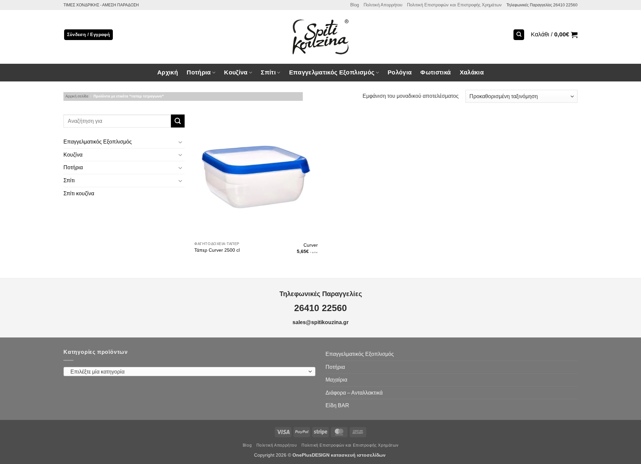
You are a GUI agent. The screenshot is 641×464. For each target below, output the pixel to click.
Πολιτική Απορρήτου (383, 4)
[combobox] (189, 371)
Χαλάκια (472, 72)
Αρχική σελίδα (76, 96)
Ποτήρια (199, 72)
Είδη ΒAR (337, 405)
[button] (554, 34)
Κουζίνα (72, 155)
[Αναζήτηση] (518, 34)
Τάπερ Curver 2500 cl (217, 250)
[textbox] (188, 372)
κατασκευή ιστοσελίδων (359, 455)
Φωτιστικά (435, 72)
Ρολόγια (400, 72)
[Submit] (177, 121)
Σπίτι (69, 180)
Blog (354, 4)
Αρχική (167, 72)
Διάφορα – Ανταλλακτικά (354, 393)
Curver (310, 245)
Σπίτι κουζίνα (78, 193)
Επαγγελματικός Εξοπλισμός (97, 142)
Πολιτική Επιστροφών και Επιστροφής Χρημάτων (454, 4)
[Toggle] (181, 142)
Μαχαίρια (336, 380)
